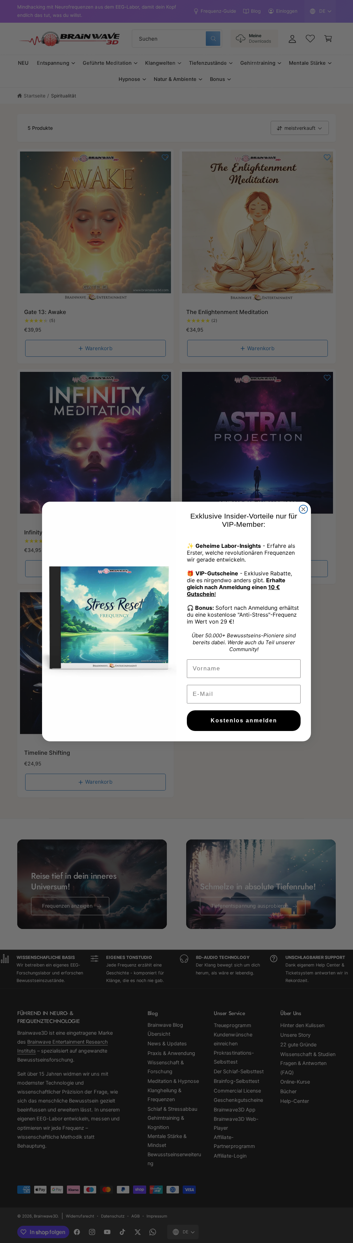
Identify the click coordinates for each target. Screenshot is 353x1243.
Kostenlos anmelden (244, 720)
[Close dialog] (303, 509)
